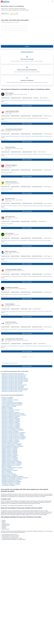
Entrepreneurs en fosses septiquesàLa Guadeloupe (12, 428)
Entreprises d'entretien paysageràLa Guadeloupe (11, 443)
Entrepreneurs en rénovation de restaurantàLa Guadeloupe (13, 436)
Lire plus (2, 101)
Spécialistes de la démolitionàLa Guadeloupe (11, 480)
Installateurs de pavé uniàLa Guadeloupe (10, 457)
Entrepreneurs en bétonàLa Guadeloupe (10, 417)
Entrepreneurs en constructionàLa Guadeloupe (11, 423)
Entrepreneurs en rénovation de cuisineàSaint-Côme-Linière (14, 377)
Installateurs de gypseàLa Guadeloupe (9, 453)
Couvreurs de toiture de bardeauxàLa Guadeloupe (12, 402)
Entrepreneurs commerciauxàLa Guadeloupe (11, 412)
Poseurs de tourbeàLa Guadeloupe (9, 474)
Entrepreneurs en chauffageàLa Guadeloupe (11, 420)
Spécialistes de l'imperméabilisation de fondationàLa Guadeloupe (15, 477)
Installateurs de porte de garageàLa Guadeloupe (11, 461)
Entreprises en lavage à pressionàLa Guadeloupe (11, 445)
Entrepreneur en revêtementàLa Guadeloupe (11, 409)
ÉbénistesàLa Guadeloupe (7, 407)
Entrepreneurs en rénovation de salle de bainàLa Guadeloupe (14, 437)
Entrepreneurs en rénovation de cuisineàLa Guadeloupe (13, 433)
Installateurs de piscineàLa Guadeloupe (9, 458)
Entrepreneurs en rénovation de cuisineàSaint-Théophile (13, 386)
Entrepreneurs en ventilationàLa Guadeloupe (11, 441)
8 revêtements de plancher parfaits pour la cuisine (12, 538)
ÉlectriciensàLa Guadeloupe (7, 408)
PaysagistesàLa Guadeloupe (7, 468)
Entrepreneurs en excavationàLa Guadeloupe (11, 426)
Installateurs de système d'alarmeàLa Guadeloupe (12, 463)
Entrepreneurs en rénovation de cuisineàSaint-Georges (13, 373)
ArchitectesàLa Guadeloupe (7, 397)
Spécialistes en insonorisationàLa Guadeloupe (11, 482)
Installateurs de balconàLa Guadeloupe (9, 451)
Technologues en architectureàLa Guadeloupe (11, 484)
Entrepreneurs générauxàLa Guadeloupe (10, 442)
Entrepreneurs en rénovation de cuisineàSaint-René (12, 383)
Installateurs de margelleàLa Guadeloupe (10, 455)
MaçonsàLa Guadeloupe (7, 466)
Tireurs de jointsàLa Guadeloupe (8, 485)
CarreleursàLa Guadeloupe (7, 398)
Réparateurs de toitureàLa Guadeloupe (9, 475)
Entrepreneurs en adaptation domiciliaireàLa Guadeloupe (13, 413)
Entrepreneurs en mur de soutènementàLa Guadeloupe (13, 430)
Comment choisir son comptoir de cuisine (10, 537)
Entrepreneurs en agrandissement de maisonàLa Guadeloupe (14, 414)
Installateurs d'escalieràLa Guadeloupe (9, 448)
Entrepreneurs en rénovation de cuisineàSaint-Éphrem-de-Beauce (15, 378)
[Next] (33, 357)
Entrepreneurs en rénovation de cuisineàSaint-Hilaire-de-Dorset (14, 389)
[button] (52, 1)
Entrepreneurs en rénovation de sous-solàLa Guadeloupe (13, 438)
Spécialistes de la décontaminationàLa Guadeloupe (12, 479)
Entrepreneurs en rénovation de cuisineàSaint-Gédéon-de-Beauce (15, 379)
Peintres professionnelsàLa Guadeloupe (10, 470)
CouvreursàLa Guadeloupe (7, 401)
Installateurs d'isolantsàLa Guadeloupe (9, 450)
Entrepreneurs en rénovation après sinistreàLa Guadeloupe (13, 432)
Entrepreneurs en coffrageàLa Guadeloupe (10, 422)
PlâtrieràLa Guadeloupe (6, 471)
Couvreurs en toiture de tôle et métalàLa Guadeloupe (12, 403)
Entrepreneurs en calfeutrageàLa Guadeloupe (11, 418)
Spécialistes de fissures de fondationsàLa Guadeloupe (12, 476)
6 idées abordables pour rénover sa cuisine (10, 535)
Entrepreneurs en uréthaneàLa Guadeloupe (10, 440)
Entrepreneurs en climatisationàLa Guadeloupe (11, 421)
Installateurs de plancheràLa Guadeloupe (10, 460)
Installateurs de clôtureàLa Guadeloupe (9, 452)
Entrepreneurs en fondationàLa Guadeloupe (10, 427)
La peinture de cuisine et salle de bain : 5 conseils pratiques (13, 539)
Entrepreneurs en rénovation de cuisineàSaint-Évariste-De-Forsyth (15, 388)
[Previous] (21, 357)
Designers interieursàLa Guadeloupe (9, 406)
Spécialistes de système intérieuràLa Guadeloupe (11, 481)
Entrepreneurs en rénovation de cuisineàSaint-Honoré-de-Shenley (15, 381)
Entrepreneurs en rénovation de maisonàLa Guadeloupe (13, 435)
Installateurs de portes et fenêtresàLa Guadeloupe (12, 462)
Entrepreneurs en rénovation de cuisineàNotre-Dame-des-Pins (14, 374)
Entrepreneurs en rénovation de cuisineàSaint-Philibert (12, 387)
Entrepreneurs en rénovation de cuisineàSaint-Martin (12, 382)
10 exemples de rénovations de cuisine (9, 534)
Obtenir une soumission (27, 105)
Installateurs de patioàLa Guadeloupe (9, 456)
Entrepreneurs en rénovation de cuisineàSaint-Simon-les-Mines (14, 384)
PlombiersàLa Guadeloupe (7, 472)
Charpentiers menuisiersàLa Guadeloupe (10, 399)
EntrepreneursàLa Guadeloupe (8, 411)
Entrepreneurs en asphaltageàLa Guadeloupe (11, 416)
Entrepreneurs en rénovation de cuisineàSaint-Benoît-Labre (13, 376)
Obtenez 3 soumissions (27, 366)
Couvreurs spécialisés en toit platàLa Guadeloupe (11, 404)
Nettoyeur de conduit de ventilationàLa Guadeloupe (12, 467)
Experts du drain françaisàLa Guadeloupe (10, 447)
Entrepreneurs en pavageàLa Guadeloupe (10, 431)
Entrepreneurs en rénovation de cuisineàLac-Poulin (12, 391)
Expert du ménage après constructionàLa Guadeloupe (12, 446)
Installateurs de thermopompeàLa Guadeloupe (11, 465)
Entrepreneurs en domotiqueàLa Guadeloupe (11, 425)
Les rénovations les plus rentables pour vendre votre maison (20, 505)
